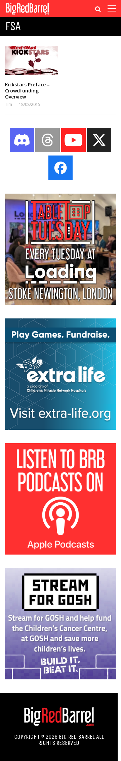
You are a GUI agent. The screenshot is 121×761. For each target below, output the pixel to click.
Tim (8, 104)
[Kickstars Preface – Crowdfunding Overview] (31, 60)
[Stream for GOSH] (60, 677)
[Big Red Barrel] (27, 15)
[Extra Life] (60, 427)
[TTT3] (60, 303)
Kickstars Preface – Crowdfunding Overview (27, 90)
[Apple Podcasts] (60, 552)
